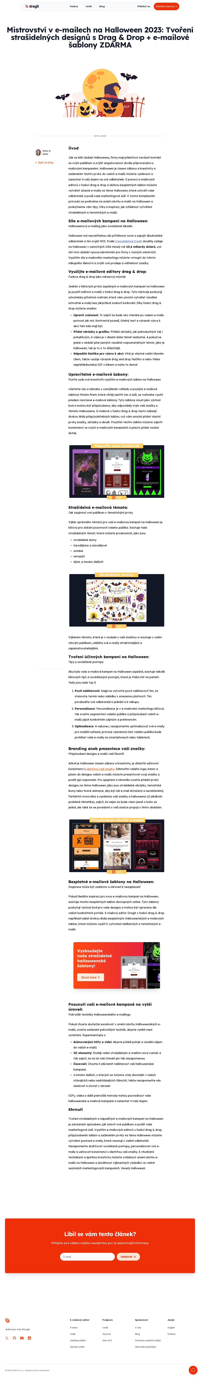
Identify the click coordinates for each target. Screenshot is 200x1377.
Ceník (88, 6)
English (171, 1327)
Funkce (74, 6)
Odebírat (126, 1256)
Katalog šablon (78, 1340)
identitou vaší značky (100, 769)
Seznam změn (77, 1346)
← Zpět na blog (44, 162)
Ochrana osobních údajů (148, 1340)
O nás (138, 1327)
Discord (106, 1334)
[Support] (193, 1370)
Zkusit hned (88, 977)
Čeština (171, 1334)
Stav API (107, 1340)
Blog (102, 6)
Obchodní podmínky (145, 1346)
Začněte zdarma (166, 6)
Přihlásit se (143, 6)
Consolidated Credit (128, 241)
